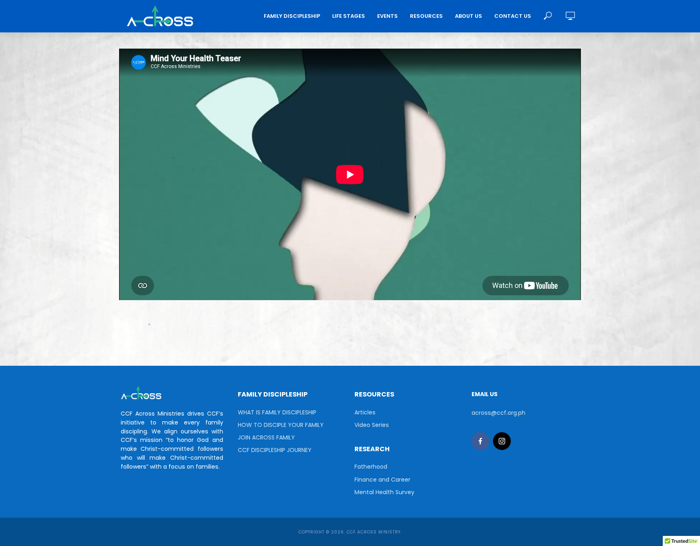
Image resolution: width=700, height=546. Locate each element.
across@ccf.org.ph (498, 413)
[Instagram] (502, 441)
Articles (365, 412)
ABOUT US (468, 16)
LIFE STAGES (348, 16)
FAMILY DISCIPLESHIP (292, 16)
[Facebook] (480, 441)
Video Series (371, 425)
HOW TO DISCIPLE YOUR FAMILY (281, 425)
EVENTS (387, 16)
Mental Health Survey (384, 492)
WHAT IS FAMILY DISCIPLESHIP (277, 412)
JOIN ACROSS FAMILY (266, 437)
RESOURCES (426, 16)
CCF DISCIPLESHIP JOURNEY (275, 450)
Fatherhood (370, 467)
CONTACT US (512, 16)
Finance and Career (382, 480)
